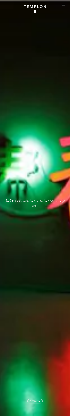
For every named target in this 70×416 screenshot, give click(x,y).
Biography (35, 401)
